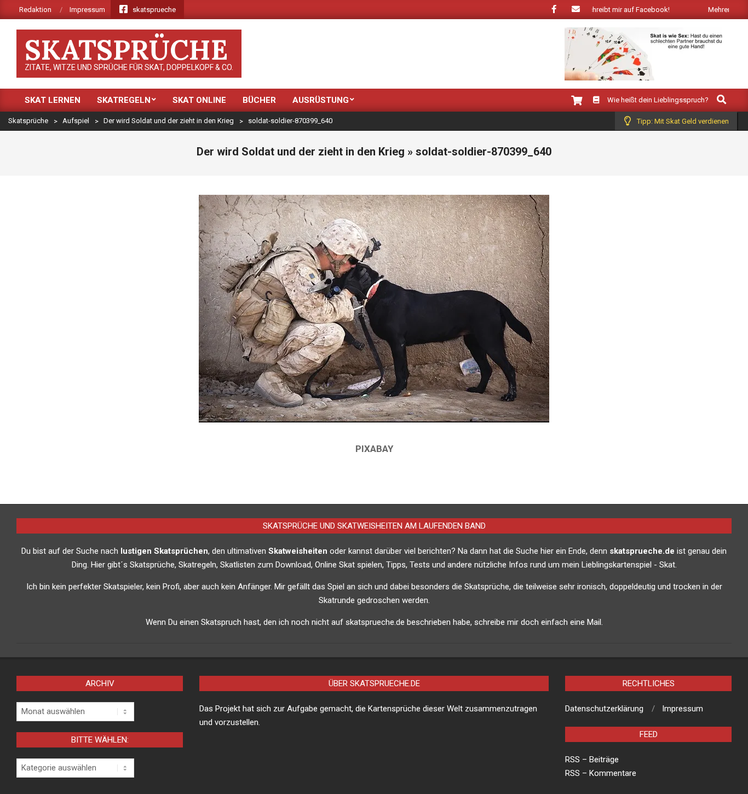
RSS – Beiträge (592, 759)
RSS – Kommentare (600, 773)
